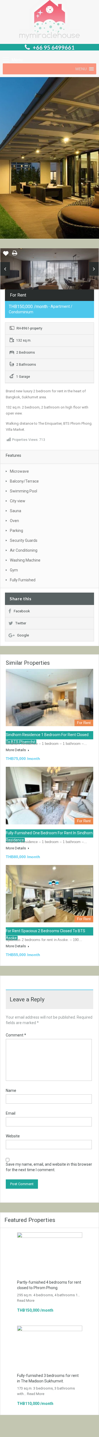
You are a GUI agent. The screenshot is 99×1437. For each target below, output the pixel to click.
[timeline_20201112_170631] (49, 272)
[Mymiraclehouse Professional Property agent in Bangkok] (49, 20)
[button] (81, 68)
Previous (5, 269)
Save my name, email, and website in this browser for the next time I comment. (49, 1167)
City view (17, 501)
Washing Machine (25, 560)
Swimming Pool (23, 491)
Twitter (20, 623)
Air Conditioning (23, 550)
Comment (16, 1035)
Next (94, 269)
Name (11, 1090)
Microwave (19, 471)
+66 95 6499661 (54, 47)
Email (10, 1113)
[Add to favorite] (6, 255)
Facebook (22, 611)
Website (13, 1136)
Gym (14, 570)
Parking (16, 530)
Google (23, 635)
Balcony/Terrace (24, 481)
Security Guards (23, 540)
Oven (14, 521)
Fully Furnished (22, 580)
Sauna (15, 511)
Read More (25, 1300)
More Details (16, 750)
